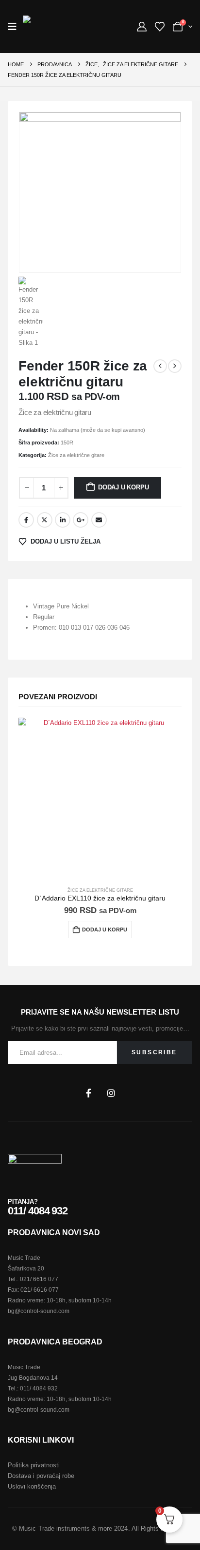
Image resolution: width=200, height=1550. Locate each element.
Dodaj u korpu (123, 487)
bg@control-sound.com (38, 1311)
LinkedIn (62, 520)
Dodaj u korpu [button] (104, 929)
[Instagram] (111, 1093)
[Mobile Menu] (15, 26)
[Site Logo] (45, 26)
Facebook (26, 520)
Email (99, 520)
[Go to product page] (99, 799)
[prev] (160, 366)
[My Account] (142, 26)
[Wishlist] (160, 26)
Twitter (44, 520)
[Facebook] (88, 1093)
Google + (80, 520)
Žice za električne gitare (76, 455)
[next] (175, 366)
